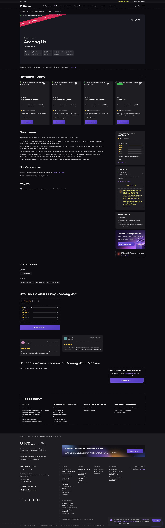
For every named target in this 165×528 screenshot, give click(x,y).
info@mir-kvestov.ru (28, 490)
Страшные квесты (67, 503)
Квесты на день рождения (69, 507)
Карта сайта (65, 484)
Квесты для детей (67, 505)
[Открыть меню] (143, 6)
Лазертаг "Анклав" (30, 100)
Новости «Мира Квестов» (82, 477)
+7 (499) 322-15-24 (28, 486)
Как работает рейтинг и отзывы (84, 470)
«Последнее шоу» (58, 173)
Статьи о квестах (83, 483)
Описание (36, 67)
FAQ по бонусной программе (83, 473)
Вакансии (65, 494)
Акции (64, 488)
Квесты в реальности (68, 471)
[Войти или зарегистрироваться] (139, 6)
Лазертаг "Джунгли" (62, 100)
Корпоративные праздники (98, 472)
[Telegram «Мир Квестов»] (25, 500)
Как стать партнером (115, 477)
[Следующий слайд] (143, 77)
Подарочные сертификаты (63, 6)
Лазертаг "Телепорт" (95, 100)
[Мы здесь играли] (129, 20)
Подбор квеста (47, 6)
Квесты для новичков (68, 513)
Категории (64, 67)
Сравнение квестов (68, 486)
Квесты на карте (92, 6)
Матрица (121, 100)
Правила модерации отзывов (28, 525)
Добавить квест (113, 469)
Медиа (56, 67)
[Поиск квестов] (135, 6)
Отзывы (73, 67)
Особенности (47, 67)
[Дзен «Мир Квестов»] (33, 500)
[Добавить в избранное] (135, 20)
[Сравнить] (132, 20)
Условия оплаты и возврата (96, 525)
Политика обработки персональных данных (72, 525)
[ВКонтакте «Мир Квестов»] (21, 500)
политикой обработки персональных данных (131, 520)
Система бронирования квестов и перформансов (116, 473)
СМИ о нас (81, 480)
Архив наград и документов (66, 491)
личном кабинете (130, 373)
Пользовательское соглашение (48, 525)
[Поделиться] (139, 20)
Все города (65, 482)
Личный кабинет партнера (114, 479)
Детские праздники (99, 469)
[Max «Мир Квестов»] (38, 500)
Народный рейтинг (79, 6)
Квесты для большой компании (68, 510)
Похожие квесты (25, 67)
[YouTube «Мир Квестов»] (29, 500)
